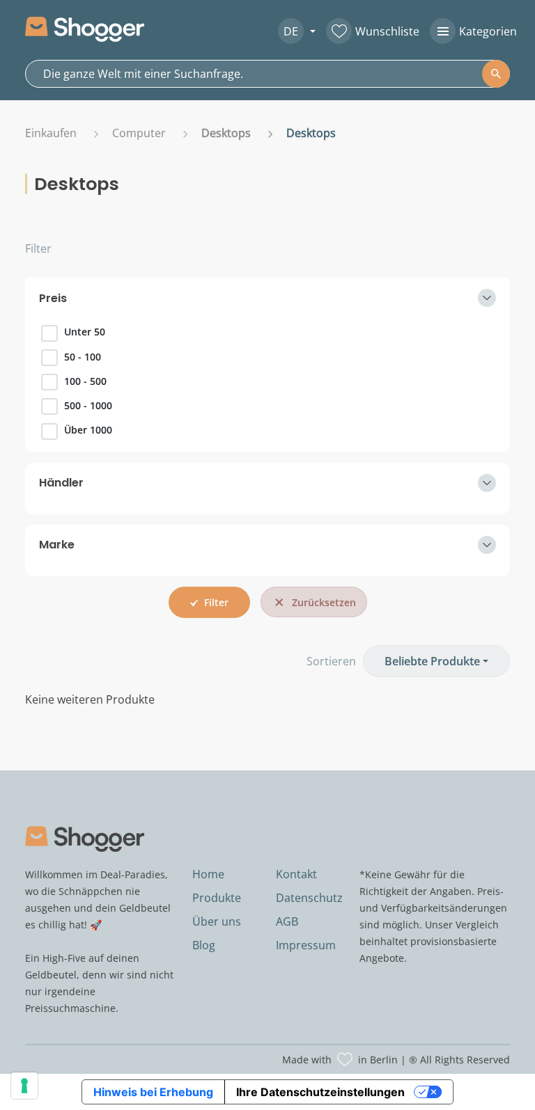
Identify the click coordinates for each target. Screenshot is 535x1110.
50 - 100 (82, 356)
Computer (139, 133)
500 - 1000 (88, 405)
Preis (53, 298)
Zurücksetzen (324, 602)
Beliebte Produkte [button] (432, 661)
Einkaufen (51, 133)
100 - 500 (85, 381)
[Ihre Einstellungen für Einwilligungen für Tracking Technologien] (24, 1085)
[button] (292, 31)
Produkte (216, 897)
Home (208, 874)
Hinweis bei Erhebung (153, 1092)
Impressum (306, 945)
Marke (57, 545)
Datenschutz (309, 897)
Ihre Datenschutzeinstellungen (320, 1092)
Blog (203, 945)
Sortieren (331, 661)
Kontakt (296, 874)
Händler (61, 483)
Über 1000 (88, 429)
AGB (287, 921)
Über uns (216, 921)
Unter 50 (84, 331)
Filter (38, 248)
